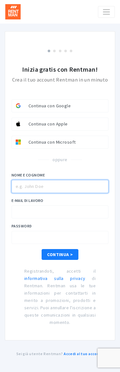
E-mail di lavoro (28, 200)
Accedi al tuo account (84, 353)
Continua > (60, 254)
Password (22, 226)
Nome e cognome (28, 175)
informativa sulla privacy (54, 278)
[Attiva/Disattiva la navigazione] (106, 12)
